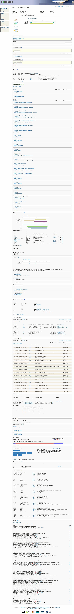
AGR (32, 398)
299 (69, 548)
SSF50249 (15, 240)
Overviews (50, 4)
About (68, 4)
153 (69, 542)
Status (54, 4)
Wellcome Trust (23, 607)
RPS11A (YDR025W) (28, 403)
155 (69, 544)
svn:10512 (60, 466)
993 (69, 569)
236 (69, 546)
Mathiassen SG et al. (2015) (61, 334)
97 (69, 535)
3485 (69, 593)
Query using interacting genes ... (17, 343)
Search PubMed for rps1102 (17, 522)
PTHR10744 (15, 241)
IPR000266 (54, 232)
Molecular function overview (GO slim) (18, 38)
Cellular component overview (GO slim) (18, 61)
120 (69, 537)
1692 (69, 580)
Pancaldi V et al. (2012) (60, 327)
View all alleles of (17, 86)
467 (69, 557)
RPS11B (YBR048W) (28, 402)
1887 (69, 584)
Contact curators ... (67, 6)
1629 (69, 578)
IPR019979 (54, 236)
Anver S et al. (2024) (60, 324)
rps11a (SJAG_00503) (28, 401)
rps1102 (34, 474)
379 (69, 553)
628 (69, 562)
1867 (69, 582)
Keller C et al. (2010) (60, 326)
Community (64, 4)
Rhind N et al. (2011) (59, 399)
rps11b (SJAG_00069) (28, 399)
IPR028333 (54, 243)
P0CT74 (34, 472)
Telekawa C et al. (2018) (61, 331)
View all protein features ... (34, 18)
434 (69, 555)
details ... (42, 527)
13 (69, 526)
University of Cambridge (38, 607)
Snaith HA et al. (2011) (60, 335)
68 (69, 528)
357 (69, 551)
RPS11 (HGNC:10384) (28, 398)
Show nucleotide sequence (17, 448)
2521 (69, 589)
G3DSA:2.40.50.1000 (17, 239)
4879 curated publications (19, 4)
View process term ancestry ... (18, 56)
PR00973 (15, 237)
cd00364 (15, 235)
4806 (69, 595)
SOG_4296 (24, 406)
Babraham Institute (57, 607)
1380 (69, 573)
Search (41, 4)
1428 (69, 575)
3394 (69, 591)
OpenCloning (15, 459)
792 (69, 566)
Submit (45, 4)
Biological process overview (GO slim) (18, 49)
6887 (69, 602)
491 (69, 560)
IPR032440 (54, 234)
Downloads (58, 4)
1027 (69, 571)
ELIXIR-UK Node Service (44, 608)
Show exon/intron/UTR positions (58, 438)
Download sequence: (16, 450)
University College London (45, 607)
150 (69, 539)
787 (69, 564)
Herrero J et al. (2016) (59, 401)
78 (69, 533)
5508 (69, 600)
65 (62, 240)
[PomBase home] (7, 1)
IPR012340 (54, 240)
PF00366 (15, 232)
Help (72, 4)
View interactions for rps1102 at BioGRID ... (65, 319)
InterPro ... (21, 245)
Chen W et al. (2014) (60, 329)
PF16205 (15, 234)
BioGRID (23, 319)
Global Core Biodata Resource (34, 608)
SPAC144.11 (24, 408)
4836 (69, 598)
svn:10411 (60, 465)
